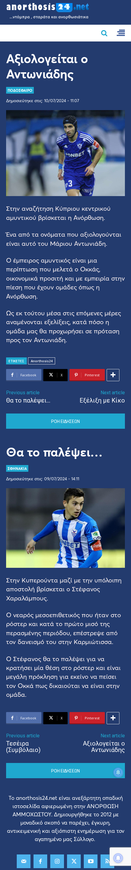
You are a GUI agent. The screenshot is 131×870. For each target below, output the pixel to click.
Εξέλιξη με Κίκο (102, 400)
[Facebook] (40, 861)
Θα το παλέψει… (28, 400)
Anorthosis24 (41, 361)
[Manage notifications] (118, 858)
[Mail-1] (23, 861)
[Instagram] (57, 861)
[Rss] (107, 861)
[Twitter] (74, 861)
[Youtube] (90, 861)
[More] (113, 375)
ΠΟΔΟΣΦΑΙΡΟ (20, 90)
